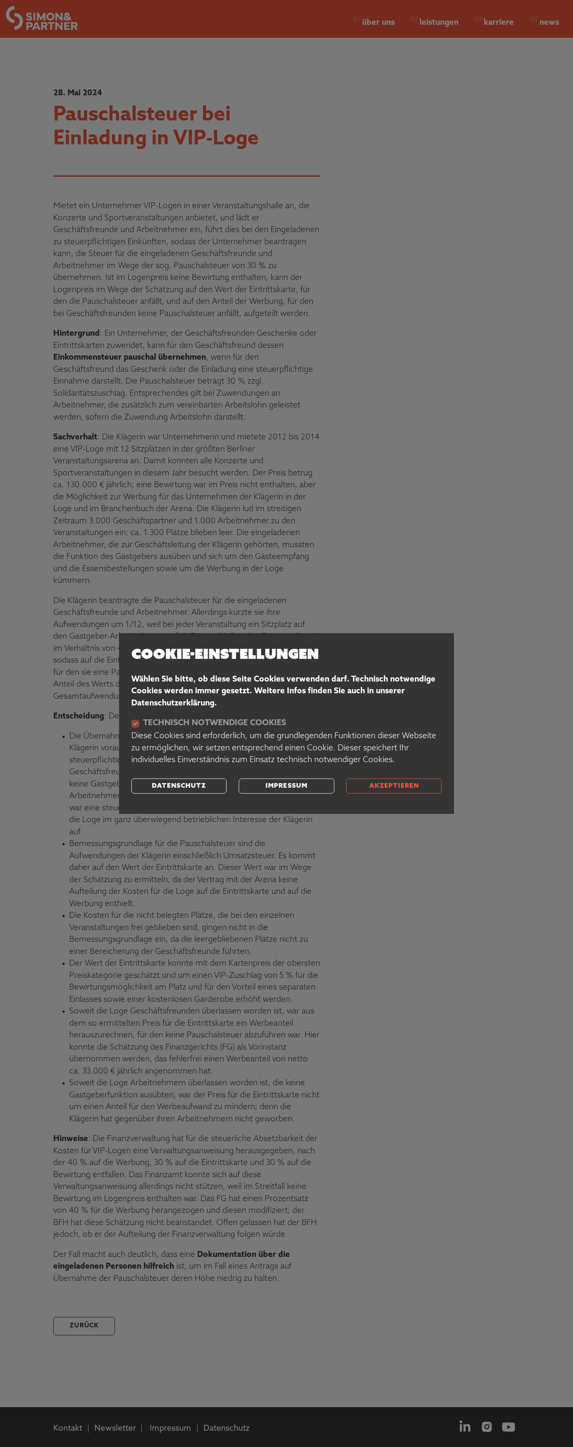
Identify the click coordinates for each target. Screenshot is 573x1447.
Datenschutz (179, 786)
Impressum (286, 786)
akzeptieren (394, 786)
